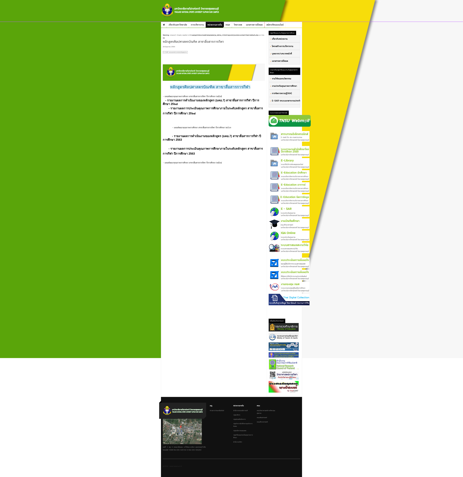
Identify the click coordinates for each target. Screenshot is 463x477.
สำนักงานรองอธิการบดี (240, 410)
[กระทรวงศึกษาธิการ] (284, 327)
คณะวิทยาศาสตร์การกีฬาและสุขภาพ (266, 411)
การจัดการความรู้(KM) (281, 93)
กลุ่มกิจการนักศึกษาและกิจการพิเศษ (242, 424)
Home (164, 25)
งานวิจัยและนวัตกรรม (281, 78)
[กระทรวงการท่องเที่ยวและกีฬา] (284, 337)
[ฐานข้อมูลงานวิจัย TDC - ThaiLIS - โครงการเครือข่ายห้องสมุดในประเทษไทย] (284, 355)
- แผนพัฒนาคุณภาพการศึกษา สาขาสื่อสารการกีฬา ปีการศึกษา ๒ (199, 127)
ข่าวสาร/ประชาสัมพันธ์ (217, 410)
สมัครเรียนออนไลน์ (275, 24)
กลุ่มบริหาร (236, 415)
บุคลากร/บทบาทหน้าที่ (281, 53)
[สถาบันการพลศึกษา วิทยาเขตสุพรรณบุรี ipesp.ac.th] (190, 10)
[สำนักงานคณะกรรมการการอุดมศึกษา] (284, 375)
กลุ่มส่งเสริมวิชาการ (239, 419)
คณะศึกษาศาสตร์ (262, 422)
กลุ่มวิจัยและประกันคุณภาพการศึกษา (243, 436)
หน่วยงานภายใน (215, 24)
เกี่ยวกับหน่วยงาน (279, 39)
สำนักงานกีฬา (237, 442)
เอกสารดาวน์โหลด (254, 24)
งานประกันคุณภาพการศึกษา (284, 86)
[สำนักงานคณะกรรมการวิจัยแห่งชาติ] (284, 364)
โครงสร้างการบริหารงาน (282, 46)
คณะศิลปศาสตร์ (262, 417)
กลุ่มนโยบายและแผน (239, 430)
